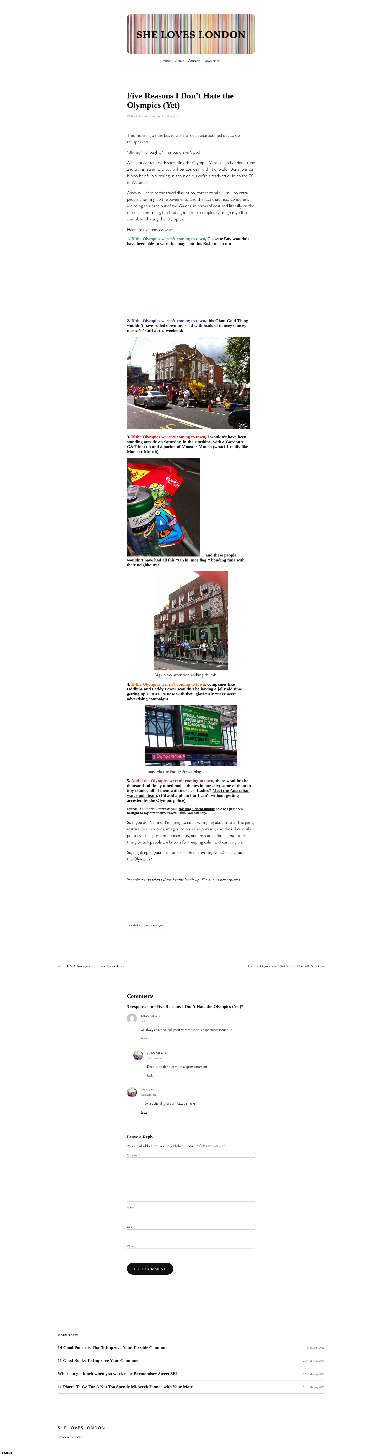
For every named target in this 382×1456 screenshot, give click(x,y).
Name (131, 1207)
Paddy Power (164, 688)
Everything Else (170, 116)
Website (131, 1246)
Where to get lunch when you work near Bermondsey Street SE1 (118, 1373)
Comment (133, 1155)
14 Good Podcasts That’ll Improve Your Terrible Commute (113, 1347)
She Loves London (191, 33)
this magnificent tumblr (197, 809)
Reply (144, 1038)
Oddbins (135, 688)
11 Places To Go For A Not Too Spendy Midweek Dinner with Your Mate (125, 1386)
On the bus (135, 925)
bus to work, (174, 135)
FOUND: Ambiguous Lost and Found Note (93, 965)
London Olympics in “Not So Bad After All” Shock (284, 965)
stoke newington (155, 925)
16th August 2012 (150, 1016)
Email (131, 1226)
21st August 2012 (156, 1052)
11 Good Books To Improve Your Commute (98, 1360)
